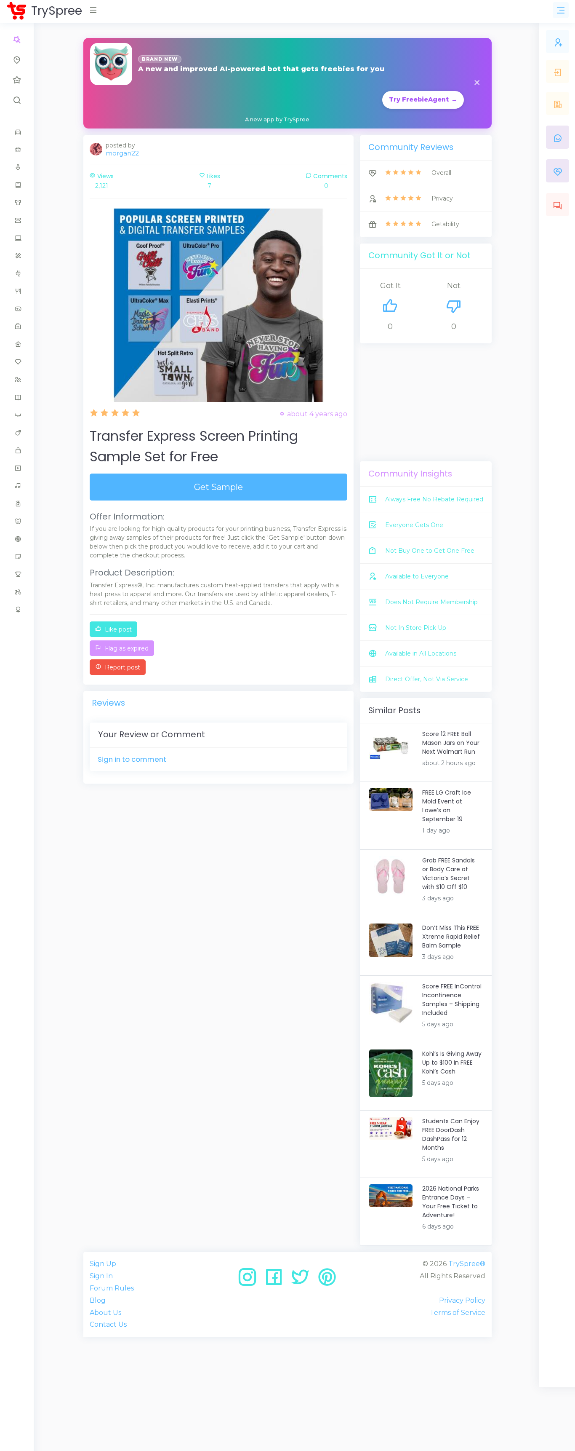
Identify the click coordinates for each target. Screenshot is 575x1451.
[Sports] (16, 539)
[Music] (16, 486)
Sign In (101, 1276)
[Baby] (16, 149)
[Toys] (16, 592)
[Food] (16, 291)
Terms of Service (457, 1313)
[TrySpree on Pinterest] (327, 1280)
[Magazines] (16, 397)
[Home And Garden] (16, 344)
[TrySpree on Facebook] (277, 1280)
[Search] (16, 100)
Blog (98, 1300)
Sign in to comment (132, 759)
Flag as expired (126, 648)
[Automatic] (16, 39)
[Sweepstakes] (16, 574)
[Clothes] (16, 202)
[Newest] (16, 60)
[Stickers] (16, 556)
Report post (121, 667)
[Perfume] (16, 503)
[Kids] (16, 379)
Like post (117, 629)
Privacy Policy (462, 1300)
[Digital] (16, 238)
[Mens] (16, 433)
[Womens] (16, 609)
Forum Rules (112, 1288)
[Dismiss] (477, 83)
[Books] (16, 185)
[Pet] (16, 521)
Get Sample (218, 487)
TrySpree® (466, 1264)
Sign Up (103, 1264)
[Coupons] (16, 220)
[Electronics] (16, 273)
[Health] (16, 326)
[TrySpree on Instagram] (250, 1280)
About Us (105, 1313)
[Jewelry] (16, 362)
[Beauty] (16, 167)
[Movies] (16, 468)
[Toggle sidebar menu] (561, 10)
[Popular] (16, 80)
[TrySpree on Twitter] (303, 1280)
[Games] (16, 309)
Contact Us (108, 1324)
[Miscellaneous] (16, 450)
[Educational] (16, 256)
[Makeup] (16, 415)
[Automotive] (16, 132)
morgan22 (122, 153)
